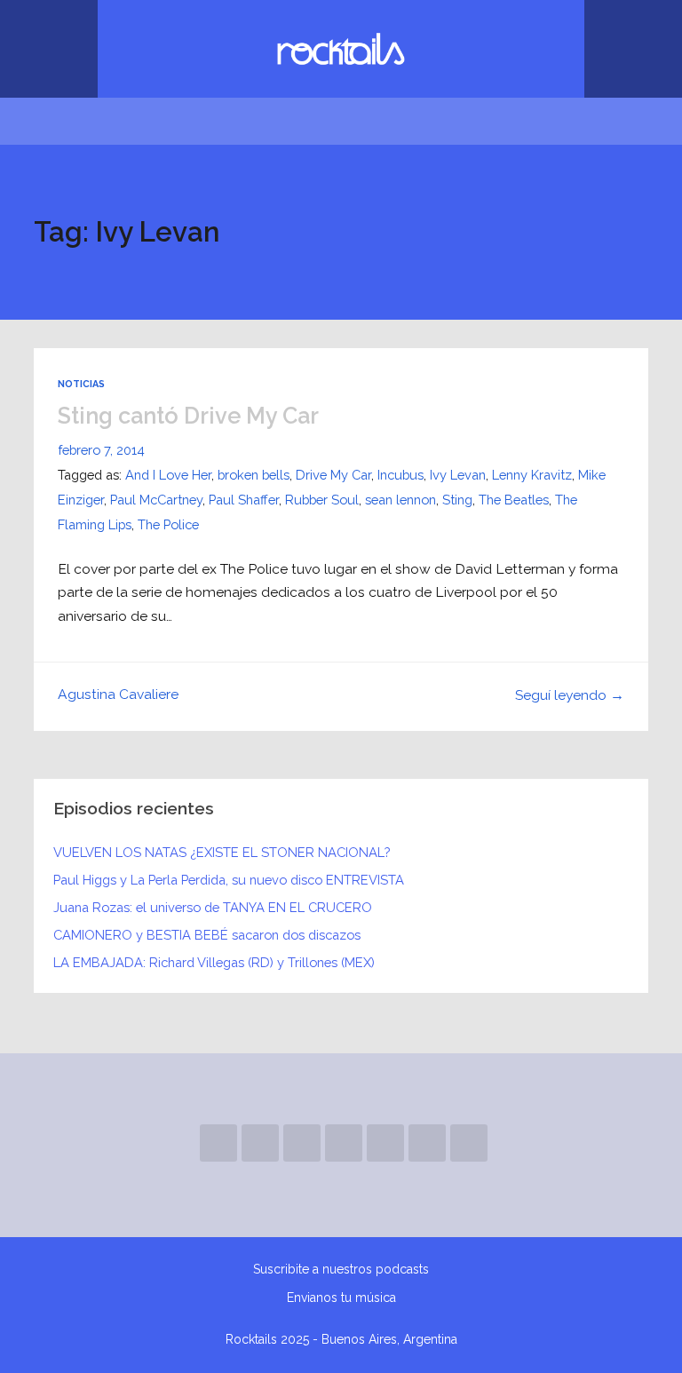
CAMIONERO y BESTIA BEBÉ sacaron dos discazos (207, 934)
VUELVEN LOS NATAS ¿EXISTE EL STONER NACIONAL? (221, 852)
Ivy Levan (458, 474)
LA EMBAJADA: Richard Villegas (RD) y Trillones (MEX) (214, 962)
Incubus (400, 474)
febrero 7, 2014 (101, 449)
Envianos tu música (341, 1297)
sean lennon (400, 499)
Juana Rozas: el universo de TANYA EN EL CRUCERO (212, 907)
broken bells (253, 474)
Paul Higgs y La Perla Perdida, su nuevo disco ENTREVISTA (228, 879)
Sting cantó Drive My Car (188, 415)
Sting (457, 499)
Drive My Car (333, 474)
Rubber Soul (322, 499)
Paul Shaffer (244, 499)
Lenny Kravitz (532, 474)
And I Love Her (168, 474)
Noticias (81, 384)
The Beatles (514, 499)
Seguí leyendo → (569, 694)
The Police (168, 524)
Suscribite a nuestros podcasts (341, 1269)
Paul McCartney (156, 499)
